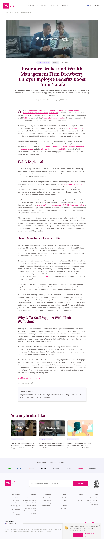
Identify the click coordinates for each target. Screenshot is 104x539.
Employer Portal (31, 503)
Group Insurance (15, 509)
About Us (64, 497)
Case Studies (47, 500)
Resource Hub (47, 497)
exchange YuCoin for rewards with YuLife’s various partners (61, 205)
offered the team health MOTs (53, 149)
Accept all (78, 535)
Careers (64, 505)
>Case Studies (19, 12)
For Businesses (15, 500)
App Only (17, 514)
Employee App (31, 497)
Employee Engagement (29, 500)
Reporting (33, 513)
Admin (81, 497)
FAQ (50, 508)
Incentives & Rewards (29, 508)
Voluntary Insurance (14, 512)
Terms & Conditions (92, 500)
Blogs (49, 503)
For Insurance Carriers (13, 503)
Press (65, 503)
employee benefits (76, 128)
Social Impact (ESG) (30, 510)
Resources (10, 12)
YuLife (25, 118)
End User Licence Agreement (93, 503)
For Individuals (15, 497)
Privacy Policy (94, 497)
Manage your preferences (89, 535)
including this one (45, 276)
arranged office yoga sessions (55, 146)
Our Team (64, 500)
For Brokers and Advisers (15, 506)
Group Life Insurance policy (53, 118)
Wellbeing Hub (31, 505)
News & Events (46, 505)
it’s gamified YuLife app (72, 184)
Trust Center (63, 508)
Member (80, 500)
